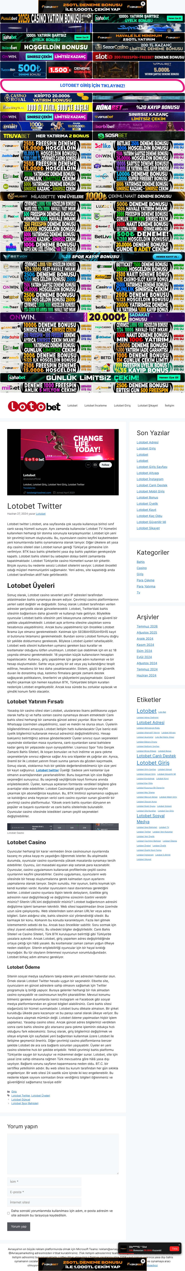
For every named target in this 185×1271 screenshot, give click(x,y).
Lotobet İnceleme (96, 405)
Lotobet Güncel (20, 1099)
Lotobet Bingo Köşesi (146, 751)
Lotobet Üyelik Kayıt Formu (149, 850)
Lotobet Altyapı (148, 473)
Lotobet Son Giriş (166, 811)
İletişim (169, 405)
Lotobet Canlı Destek (152, 485)
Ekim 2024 (144, 651)
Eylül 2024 (144, 657)
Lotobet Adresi (147, 442)
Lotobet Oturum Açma (147, 802)
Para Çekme (145, 580)
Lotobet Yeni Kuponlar (163, 832)
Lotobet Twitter (20, 1095)
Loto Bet (162, 712)
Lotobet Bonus (147, 497)
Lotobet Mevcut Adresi (147, 797)
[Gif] (92, 196)
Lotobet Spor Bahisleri (24, 1103)
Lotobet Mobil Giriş (151, 491)
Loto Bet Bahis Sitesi (164, 737)
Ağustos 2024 (147, 663)
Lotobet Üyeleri (40, 1095)
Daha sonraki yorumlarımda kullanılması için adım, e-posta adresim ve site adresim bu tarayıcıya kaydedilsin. (62, 1213)
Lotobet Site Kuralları (146, 811)
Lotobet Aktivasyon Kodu (148, 728)
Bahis (141, 562)
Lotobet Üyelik (147, 503)
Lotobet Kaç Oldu (149, 516)
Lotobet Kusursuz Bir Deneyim (150, 788)
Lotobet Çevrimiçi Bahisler (149, 841)
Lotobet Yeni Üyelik (145, 836)
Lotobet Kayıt (146, 510)
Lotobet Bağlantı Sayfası (148, 746)
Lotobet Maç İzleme (146, 792)
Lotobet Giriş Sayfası (152, 467)
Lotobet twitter (47, 770)
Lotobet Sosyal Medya (151, 818)
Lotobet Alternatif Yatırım (148, 732)
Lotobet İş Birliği (163, 855)
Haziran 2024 (146, 675)
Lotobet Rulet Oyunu (146, 806)
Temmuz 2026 (147, 626)
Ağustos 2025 (147, 632)
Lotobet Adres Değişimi (147, 717)
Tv (138, 592)
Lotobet (72, 405)
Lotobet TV (164, 827)
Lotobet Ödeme (170, 841)
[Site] (46, 146)
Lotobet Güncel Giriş (146, 774)
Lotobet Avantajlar (145, 737)
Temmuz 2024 (147, 669)
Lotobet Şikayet (148, 405)
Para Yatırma (146, 586)
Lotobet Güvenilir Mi (151, 522)
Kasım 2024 (145, 645)
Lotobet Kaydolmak (145, 778)
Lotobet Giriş (122, 405)
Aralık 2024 (145, 638)
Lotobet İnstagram (150, 479)
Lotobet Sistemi (164, 806)
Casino (142, 568)
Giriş (14, 1091)
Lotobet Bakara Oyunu (147, 742)
